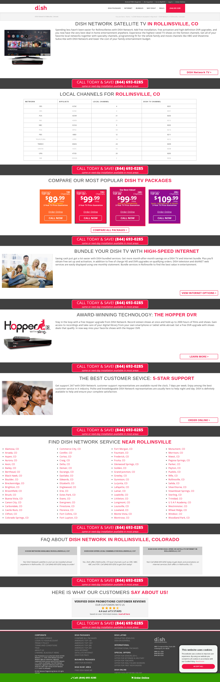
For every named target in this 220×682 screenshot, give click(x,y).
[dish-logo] (41, 8)
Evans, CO (65, 498)
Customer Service (43, 638)
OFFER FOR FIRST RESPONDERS (128, 665)
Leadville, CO (121, 494)
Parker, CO (174, 464)
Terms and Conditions (46, 645)
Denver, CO (66, 467)
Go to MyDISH (160, 2)
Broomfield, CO (13, 490)
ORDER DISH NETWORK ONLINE (128, 673)
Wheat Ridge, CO (177, 510)
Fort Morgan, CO (123, 448)
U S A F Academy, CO (179, 502)
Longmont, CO (122, 502)
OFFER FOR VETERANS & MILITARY (129, 658)
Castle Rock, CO (13, 510)
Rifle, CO (173, 475)
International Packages (126, 648)
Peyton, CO (174, 467)
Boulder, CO (11, 479)
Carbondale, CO (13, 506)
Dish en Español (122, 640)
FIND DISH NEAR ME (83, 670)
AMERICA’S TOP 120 (83, 640)
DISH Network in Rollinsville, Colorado (46, 16)
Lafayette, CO (121, 487)
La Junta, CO (120, 483)
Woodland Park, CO (179, 517)
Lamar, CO (120, 490)
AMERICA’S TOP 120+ (84, 643)
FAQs (37, 648)
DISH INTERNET (81, 650)
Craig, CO (65, 460)
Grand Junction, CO (124, 471)
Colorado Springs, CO (17, 517)
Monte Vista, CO (123, 513)
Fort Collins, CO (68, 513)
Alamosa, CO (12, 448)
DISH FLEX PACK (82, 655)
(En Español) (148, 2)
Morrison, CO (175, 452)
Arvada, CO (11, 452)
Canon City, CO (13, 502)
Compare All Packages (86, 638)
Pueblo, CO (174, 471)
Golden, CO (120, 467)
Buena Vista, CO (14, 498)
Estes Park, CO (67, 494)
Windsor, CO (175, 513)
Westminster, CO (177, 506)
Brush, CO (10, 494)
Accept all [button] (198, 666)
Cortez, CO (65, 456)
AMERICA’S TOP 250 (83, 648)
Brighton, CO (12, 487)
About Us (39, 650)
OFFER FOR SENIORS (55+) (125, 655)
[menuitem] (114, 8)
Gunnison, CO (121, 479)
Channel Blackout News (47, 652)
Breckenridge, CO (14, 483)
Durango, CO (67, 471)
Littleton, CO (121, 498)
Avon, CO (10, 464)
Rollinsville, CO (176, 479)
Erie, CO (64, 490)
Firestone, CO (67, 506)
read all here (124, 614)
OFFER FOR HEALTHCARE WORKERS (129, 663)
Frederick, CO (121, 456)
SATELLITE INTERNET (84, 652)
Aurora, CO (11, 460)
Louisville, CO (121, 506)
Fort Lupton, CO (68, 517)
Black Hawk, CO (13, 475)
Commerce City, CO (70, 448)
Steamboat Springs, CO (181, 490)
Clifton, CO (11, 513)
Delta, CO (65, 464)
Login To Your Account (46, 640)
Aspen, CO (10, 456)
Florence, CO (66, 510)
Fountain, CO (121, 452)
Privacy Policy (42, 643)
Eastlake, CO (66, 475)
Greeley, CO (120, 475)
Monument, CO (176, 448)
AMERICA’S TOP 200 (83, 645)
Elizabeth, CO (67, 483)
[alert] (198, 658)
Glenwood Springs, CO (126, 464)
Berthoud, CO (12, 471)
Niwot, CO (174, 456)
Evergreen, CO (67, 502)
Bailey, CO (10, 467)
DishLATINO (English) (133, 2)
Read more (200, 661)
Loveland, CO (121, 510)
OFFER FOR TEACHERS (124, 660)
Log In (170, 2)
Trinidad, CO (175, 498)
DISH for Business (83, 662)
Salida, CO (173, 483)
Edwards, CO (66, 479)
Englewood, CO (68, 487)
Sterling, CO (175, 494)
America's (82, 193)
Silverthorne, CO (177, 487)
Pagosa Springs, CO (179, 460)
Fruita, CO (119, 460)
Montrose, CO (121, 517)
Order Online (180, 2)
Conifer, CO (66, 452)
